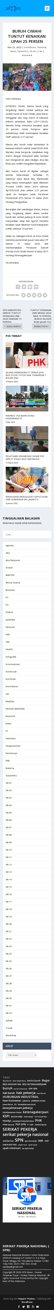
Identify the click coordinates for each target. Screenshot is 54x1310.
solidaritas (8, 1141)
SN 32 (9, 1013)
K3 (15, 1104)
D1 (7, 597)
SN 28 (9, 983)
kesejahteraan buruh (27, 1104)
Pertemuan (11, 753)
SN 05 (9, 812)
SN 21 (9, 931)
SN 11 (9, 857)
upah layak (32, 1145)
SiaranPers (22, 51)
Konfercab (11, 671)
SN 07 (9, 827)
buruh (7, 1088)
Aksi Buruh (7, 1081)
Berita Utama (13, 582)
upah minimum (12, 1148)
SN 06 (9, 820)
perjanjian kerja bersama (23, 1121)
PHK (38, 1120)
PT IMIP (30, 1125)
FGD (8, 634)
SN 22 (9, 938)
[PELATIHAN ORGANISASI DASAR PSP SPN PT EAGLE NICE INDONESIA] (27, 439)
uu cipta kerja (28, 1148)
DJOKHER (10, 619)
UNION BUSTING (10, 1145)
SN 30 (9, 998)
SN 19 (9, 916)
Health (9, 649)
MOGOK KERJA (17, 1117)
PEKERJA (7, 1120)
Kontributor (30, 47)
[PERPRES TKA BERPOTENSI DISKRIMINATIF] (27, 398)
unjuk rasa (22, 1145)
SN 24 (9, 953)
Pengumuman (13, 745)
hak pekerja (26, 1092)
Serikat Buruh (40, 1125)
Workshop (11, 1035)
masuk (18, 522)
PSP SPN (20, 1124)
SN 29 (9, 990)
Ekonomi (10, 627)
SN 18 (9, 909)
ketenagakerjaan (35, 1112)
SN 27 (9, 975)
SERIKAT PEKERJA (20, 1129)
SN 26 (9, 968)
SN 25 (9, 961)
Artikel (9, 567)
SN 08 (9, 834)
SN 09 (33, 51)
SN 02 (9, 790)
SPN (19, 1140)
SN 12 (9, 864)
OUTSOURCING (40, 1117)
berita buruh (33, 1080)
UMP (47, 1141)
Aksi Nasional (13, 560)
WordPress (27, 1302)
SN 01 (9, 783)
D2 (7, 604)
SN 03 (9, 797)
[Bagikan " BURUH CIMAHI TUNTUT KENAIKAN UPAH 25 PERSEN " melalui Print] (36, 287)
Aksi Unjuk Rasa (19, 1081)
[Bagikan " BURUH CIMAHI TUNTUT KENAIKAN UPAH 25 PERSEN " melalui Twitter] (24, 287)
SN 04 (9, 805)
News (13, 51)
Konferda (11, 679)
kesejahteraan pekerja (18, 1108)
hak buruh (9, 1093)
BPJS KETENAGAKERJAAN (34, 1084)
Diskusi (9, 612)
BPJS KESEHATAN (12, 1084)
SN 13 (9, 872)
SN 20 (9, 924)
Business (10, 590)
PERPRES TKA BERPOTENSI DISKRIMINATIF (20, 417)
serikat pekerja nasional (25, 1134)
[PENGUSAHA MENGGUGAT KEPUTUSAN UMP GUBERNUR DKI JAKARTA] (27, 479)
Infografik (11, 656)
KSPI (6, 1116)
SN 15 (9, 886)
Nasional (41, 47)
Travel (9, 1028)
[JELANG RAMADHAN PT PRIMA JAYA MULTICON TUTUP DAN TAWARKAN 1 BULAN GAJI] (27, 355)
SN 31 (9, 1005)
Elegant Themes (26, 1298)
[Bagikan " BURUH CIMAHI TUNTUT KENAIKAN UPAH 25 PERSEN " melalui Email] (30, 287)
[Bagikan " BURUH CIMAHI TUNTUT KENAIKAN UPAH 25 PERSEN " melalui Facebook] (18, 287)
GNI (7, 641)
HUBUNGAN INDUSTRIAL (21, 1097)
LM (7, 693)
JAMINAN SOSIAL (38, 1101)
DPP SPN (33, 1088)
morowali (28, 1116)
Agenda (10, 545)
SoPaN (9, 1020)
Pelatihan (11, 738)
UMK (40, 1140)
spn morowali (31, 1141)
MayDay (10, 701)
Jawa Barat (8, 1104)
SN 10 (9, 849)
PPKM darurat (8, 1125)
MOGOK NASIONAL (15, 708)
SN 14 (9, 879)
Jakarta (26, 1100)
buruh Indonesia (20, 1089)
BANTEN (10, 575)
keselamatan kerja (12, 1112)
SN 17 (9, 901)
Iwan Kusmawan (12, 1100)
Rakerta (10, 768)
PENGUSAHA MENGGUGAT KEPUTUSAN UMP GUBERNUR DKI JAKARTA (27, 498)
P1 (7, 731)
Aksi (8, 552)
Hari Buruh (41, 1093)
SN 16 (9, 894)
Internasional (13, 664)
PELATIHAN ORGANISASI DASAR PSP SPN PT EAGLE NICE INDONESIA (25, 457)
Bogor (46, 1080)
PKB (8, 760)
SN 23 (9, 946)
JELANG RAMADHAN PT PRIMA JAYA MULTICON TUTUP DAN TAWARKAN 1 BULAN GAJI (26, 375)
